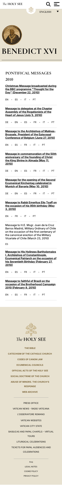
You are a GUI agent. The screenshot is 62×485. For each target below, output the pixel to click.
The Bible (30, 348)
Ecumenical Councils (30, 365)
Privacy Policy (31, 476)
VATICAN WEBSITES (31, 420)
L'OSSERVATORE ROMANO (31, 414)
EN (6, 99)
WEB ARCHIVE (30, 392)
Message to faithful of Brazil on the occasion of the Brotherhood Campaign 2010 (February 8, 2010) (30, 284)
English (47, 12)
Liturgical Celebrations (31, 441)
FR (35, 122)
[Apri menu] (56, 4)
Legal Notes (31, 466)
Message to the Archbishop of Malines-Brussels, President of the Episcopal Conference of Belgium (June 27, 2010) (30, 134)
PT (34, 99)
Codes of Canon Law (29, 359)
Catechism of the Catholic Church (30, 353)
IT (25, 99)
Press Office (31, 403)
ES (16, 99)
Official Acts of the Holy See (30, 370)
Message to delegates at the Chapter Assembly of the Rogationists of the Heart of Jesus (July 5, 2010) (28, 112)
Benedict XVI (29, 51)
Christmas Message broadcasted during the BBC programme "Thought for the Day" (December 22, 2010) (30, 89)
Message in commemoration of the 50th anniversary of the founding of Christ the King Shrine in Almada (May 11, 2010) (31, 158)
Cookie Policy (31, 471)
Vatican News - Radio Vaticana (31, 408)
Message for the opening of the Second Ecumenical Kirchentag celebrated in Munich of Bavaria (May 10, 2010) (30, 183)
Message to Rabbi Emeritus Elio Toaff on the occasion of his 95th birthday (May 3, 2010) (31, 206)
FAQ (31, 462)
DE (6, 122)
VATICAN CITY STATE (31, 426)
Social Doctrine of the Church (30, 376)
